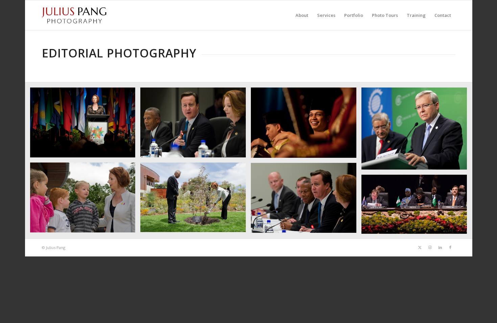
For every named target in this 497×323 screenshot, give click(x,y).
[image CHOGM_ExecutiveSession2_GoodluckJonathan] (416, 207)
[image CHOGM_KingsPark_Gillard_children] (85, 200)
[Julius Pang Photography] (74, 15)
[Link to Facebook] (450, 247)
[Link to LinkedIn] (440, 247)
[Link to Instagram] (430, 247)
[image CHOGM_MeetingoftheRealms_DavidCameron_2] (306, 200)
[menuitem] (302, 15)
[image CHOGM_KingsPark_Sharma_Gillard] (195, 200)
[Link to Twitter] (420, 247)
